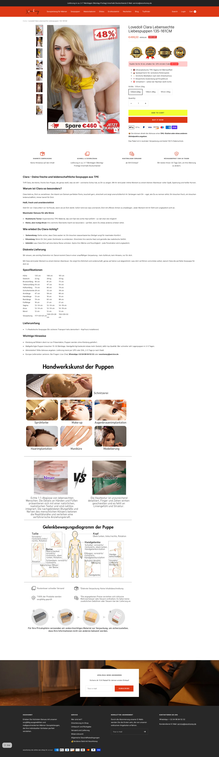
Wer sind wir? (76, 719)
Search (175, 11)
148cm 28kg (150, 92)
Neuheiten (127, 11)
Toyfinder (146, 11)
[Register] (145, 731)
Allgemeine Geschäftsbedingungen (85, 738)
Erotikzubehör (113, 11)
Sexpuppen (75, 11)
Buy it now (158, 120)
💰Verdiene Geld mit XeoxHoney (84, 741)
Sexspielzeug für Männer (57, 11)
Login (183, 11)
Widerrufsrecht (77, 734)
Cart (192, 11)
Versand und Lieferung (80, 730)
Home (25, 21)
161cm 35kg (165, 92)
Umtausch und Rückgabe (81, 727)
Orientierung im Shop (80, 723)
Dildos (101, 11)
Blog (137, 11)
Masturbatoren (89, 11)
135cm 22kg (135, 92)
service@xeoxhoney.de (186, 724)
